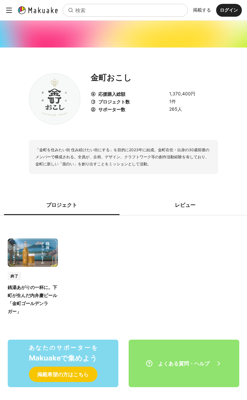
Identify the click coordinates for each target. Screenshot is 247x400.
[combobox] (125, 10)
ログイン (229, 10)
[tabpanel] (123, 270)
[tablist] (123, 205)
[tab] (62, 205)
